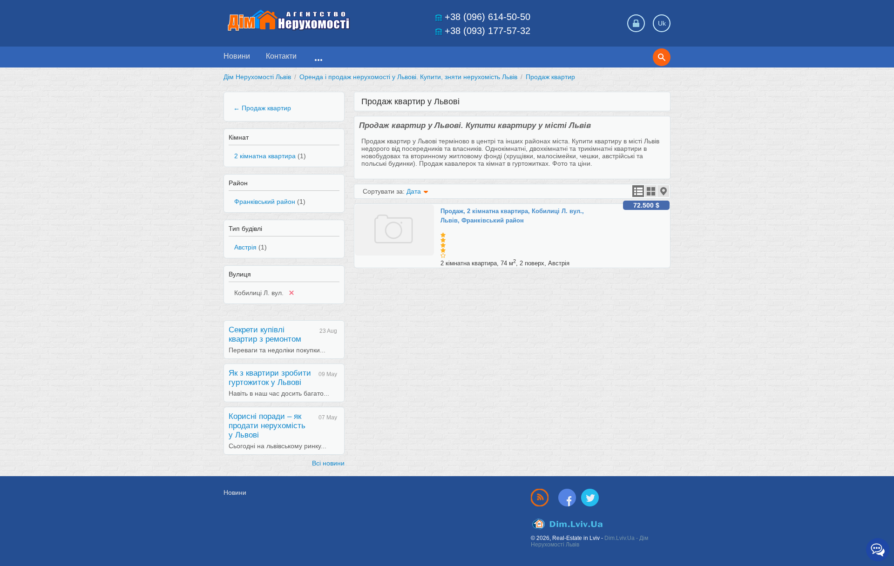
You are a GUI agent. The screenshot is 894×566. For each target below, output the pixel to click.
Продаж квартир (550, 77)
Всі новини (328, 463)
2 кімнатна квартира (265, 156)
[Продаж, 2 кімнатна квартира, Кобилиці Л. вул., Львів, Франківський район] (397, 208)
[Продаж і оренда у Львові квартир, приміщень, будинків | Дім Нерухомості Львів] (289, 20)
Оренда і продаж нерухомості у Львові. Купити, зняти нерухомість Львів (408, 77)
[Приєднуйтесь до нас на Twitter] (590, 497)
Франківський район (264, 201)
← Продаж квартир (262, 108)
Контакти (281, 56)
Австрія (245, 247)
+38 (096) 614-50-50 (487, 17)
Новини (237, 56)
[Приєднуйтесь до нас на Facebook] (569, 497)
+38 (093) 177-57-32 (487, 31)
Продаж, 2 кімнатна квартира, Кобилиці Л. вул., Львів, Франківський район (512, 216)
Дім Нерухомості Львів (257, 77)
